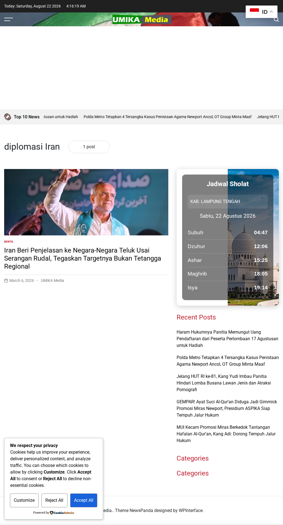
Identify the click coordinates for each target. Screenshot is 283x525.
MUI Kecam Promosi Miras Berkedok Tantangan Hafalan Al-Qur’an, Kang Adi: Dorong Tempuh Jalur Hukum (226, 434)
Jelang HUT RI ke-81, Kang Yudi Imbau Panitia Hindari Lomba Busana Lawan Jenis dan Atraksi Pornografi (224, 383)
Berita (8, 241)
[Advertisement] (141, 67)
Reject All (54, 500)
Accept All (83, 500)
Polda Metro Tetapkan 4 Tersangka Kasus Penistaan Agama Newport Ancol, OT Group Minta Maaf (159, 117)
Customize (24, 500)
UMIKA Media (52, 280)
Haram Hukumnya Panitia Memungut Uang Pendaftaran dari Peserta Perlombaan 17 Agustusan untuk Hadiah (227, 338)
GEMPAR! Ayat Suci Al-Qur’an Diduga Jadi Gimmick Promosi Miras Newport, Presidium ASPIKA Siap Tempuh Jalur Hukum (227, 408)
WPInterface (191, 510)
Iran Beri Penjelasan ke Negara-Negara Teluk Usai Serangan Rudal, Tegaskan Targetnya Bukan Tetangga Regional (82, 258)
